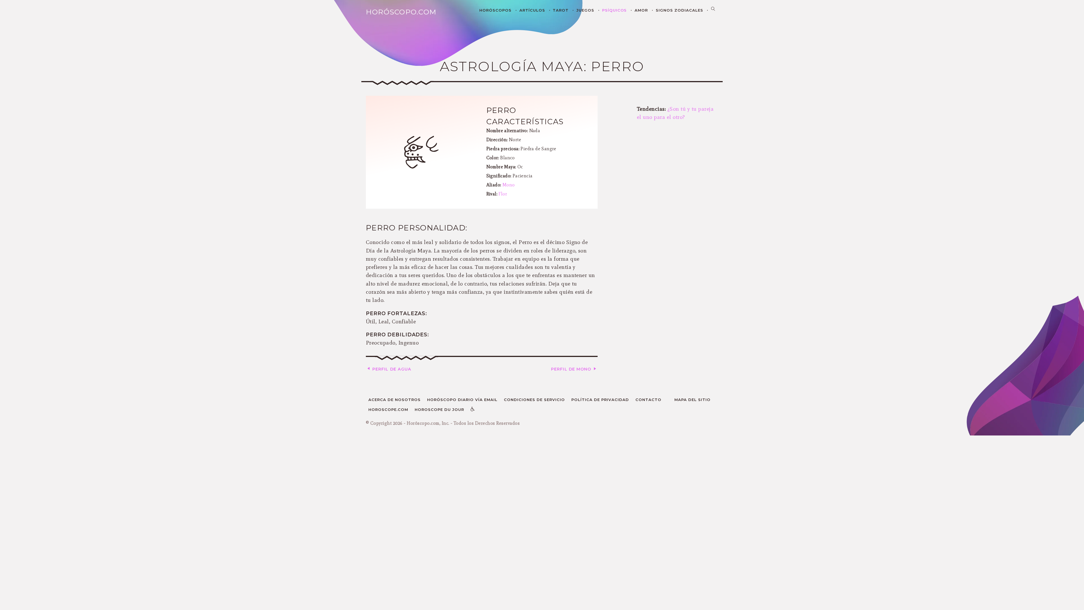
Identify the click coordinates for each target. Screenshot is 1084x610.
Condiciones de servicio (534, 399)
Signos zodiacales (679, 10)
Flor (503, 194)
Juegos (585, 10)
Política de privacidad (600, 399)
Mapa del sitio (692, 399)
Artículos (532, 10)
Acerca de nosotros (394, 399)
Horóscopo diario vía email (462, 399)
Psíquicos (614, 10)
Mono (508, 185)
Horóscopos (495, 10)
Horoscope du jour (439, 409)
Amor (641, 10)
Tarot (561, 10)
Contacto (648, 399)
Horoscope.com (388, 409)
